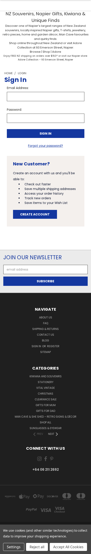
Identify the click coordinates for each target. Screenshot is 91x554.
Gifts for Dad (45, 411)
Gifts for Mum (46, 405)
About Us (45, 317)
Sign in (37, 346)
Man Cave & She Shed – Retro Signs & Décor (45, 416)
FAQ (45, 323)
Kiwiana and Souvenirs (46, 376)
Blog (45, 340)
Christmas (45, 393)
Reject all (37, 546)
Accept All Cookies (68, 546)
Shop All (45, 422)
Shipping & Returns (45, 329)
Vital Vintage (45, 388)
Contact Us (45, 335)
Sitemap (45, 352)
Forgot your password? (45, 145)
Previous (6, 549)
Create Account (35, 214)
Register (53, 346)
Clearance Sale (46, 399)
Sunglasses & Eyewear (46, 428)
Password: (14, 109)
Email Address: (18, 88)
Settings (14, 546)
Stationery (45, 382)
